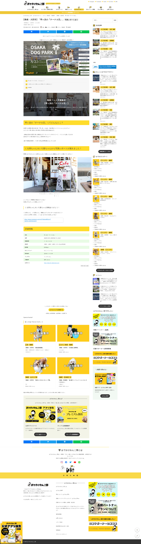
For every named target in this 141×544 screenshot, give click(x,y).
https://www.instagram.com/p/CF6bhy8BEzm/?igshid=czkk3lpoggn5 (37, 220)
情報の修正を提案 (84, 265)
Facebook (99, 1)
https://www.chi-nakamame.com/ (51, 263)
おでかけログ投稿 (137, 536)
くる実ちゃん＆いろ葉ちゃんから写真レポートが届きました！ (40, 84)
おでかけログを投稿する (56, 310)
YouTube (111, 1)
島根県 (69, 27)
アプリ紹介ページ (40, 434)
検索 (115, 20)
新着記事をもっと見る (105, 151)
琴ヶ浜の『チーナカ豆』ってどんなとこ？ (36, 80)
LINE (116, 1)
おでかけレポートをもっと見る (105, 270)
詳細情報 (30, 87)
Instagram (92, 1)
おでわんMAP (105, 396)
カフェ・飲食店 (51, 27)
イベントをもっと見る (105, 306)
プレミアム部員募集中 (72, 434)
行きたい (137, 530)
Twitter (105, 1)
